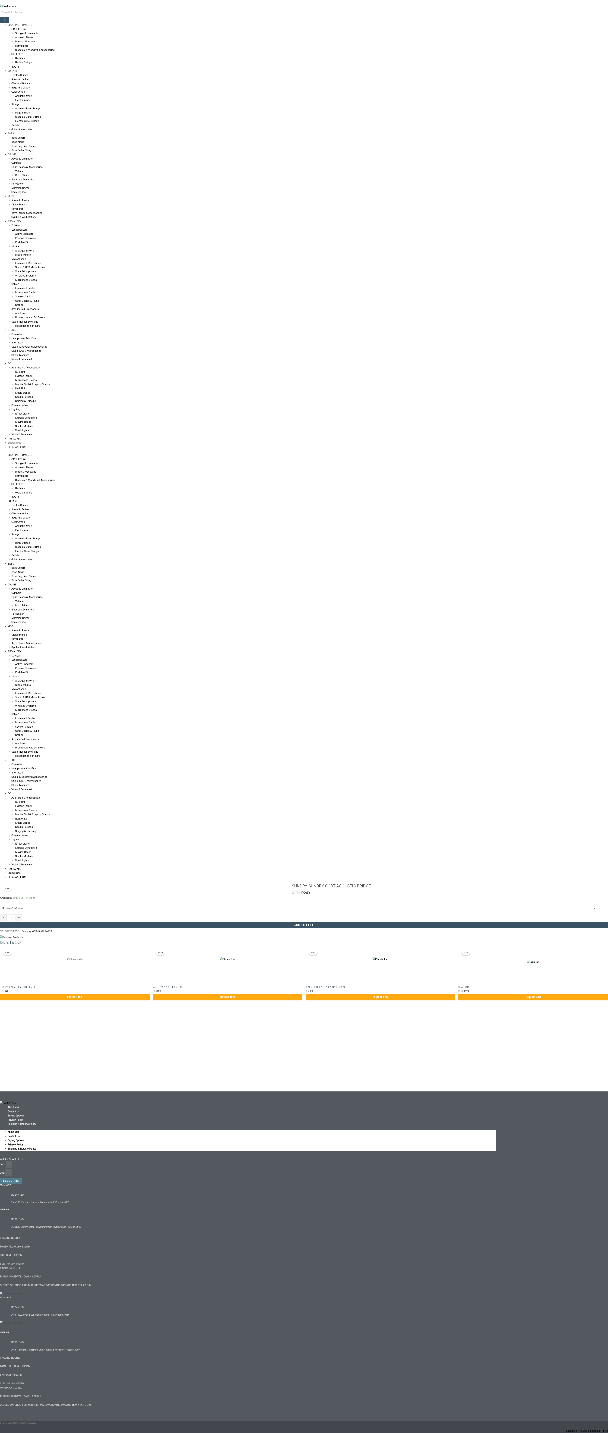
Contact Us (14, 1111)
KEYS (11, 196)
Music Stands (22, 392)
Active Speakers (24, 233)
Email (2, 1173)
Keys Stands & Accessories (26, 212)
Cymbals (16, 162)
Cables (15, 284)
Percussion (17, 183)
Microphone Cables (26, 292)
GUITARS (13, 70)
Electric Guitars (19, 75)
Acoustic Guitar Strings (27, 108)
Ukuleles (20, 58)
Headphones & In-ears (23, 338)
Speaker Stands (24, 396)
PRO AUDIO (14, 221)
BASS (11, 133)
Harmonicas (21, 45)
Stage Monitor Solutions (24, 321)
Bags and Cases (20, 87)
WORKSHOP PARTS (42, 931)
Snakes (19, 304)
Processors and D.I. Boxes (30, 317)
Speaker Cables (24, 296)
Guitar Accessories (21, 129)
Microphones (18, 259)
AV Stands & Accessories (25, 367)
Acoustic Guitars (20, 79)
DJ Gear (15, 225)
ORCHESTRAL (19, 29)
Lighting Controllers (26, 417)
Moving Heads (23, 421)
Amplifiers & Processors (25, 309)
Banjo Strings (22, 112)
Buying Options (16, 1115)
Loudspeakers (19, 229)
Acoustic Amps (23, 95)
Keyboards (17, 208)
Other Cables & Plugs (27, 300)
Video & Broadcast (21, 359)
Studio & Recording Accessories (29, 346)
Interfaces (17, 342)
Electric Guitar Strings (27, 121)
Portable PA (21, 242)
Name (3, 1164)
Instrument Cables (25, 288)
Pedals (15, 125)
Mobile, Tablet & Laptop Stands (32, 384)
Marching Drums (20, 187)
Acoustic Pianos (24, 37)
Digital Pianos (19, 204)
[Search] (4, 20)
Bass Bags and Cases (23, 146)
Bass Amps (17, 141)
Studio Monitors (20, 355)
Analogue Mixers (24, 250)
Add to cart (304, 925)
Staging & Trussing (25, 400)
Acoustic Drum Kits (22, 158)
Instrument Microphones (28, 263)
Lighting (15, 409)
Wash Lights (22, 430)
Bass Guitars (18, 137)
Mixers (15, 246)
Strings (15, 104)
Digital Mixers (23, 254)
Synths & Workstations (24, 217)
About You (13, 1107)
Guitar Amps (18, 91)
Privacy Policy (15, 1119)
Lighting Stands (23, 375)
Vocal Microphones (26, 271)
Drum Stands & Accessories (27, 167)
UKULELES (17, 54)
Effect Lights (22, 413)
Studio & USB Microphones (30, 267)
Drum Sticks (22, 175)
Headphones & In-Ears (27, 325)
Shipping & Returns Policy (22, 1123)
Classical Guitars (20, 83)
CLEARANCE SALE (18, 447)
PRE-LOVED (14, 438)
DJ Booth (20, 371)
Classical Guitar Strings (28, 116)
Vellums (19, 171)
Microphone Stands (26, 279)
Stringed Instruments (26, 33)
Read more (75, 997)
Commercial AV (19, 405)
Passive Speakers (25, 238)
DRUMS (12, 154)
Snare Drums (18, 192)
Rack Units (21, 388)
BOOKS (15, 66)
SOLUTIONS (14, 442)
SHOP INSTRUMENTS (20, 24)
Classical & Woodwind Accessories (35, 49)
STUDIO (12, 329)
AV (9, 363)
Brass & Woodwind (25, 41)
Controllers (17, 334)
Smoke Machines (24, 426)
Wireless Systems (25, 275)
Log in (3, 1)
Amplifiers (21, 313)
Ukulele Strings (23, 62)
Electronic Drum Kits (22, 179)
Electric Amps (23, 100)
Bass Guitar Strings (22, 150)
